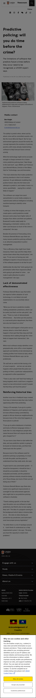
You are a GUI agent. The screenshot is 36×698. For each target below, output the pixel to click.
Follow (30, 9)
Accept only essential (18, 685)
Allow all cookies (18, 679)
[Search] (32, 3)
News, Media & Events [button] (12, 575)
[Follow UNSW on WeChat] (22, 12)
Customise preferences (18, 690)
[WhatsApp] (30, 12)
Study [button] (4, 569)
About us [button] (6, 581)
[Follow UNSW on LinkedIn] (10, 12)
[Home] (11, 3)
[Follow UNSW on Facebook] (18, 12)
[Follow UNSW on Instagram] (14, 12)
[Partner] (22, 3)
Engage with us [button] (9, 563)
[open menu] (4, 3)
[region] (18, 666)
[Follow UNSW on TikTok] (26, 12)
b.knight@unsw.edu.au (12, 128)
